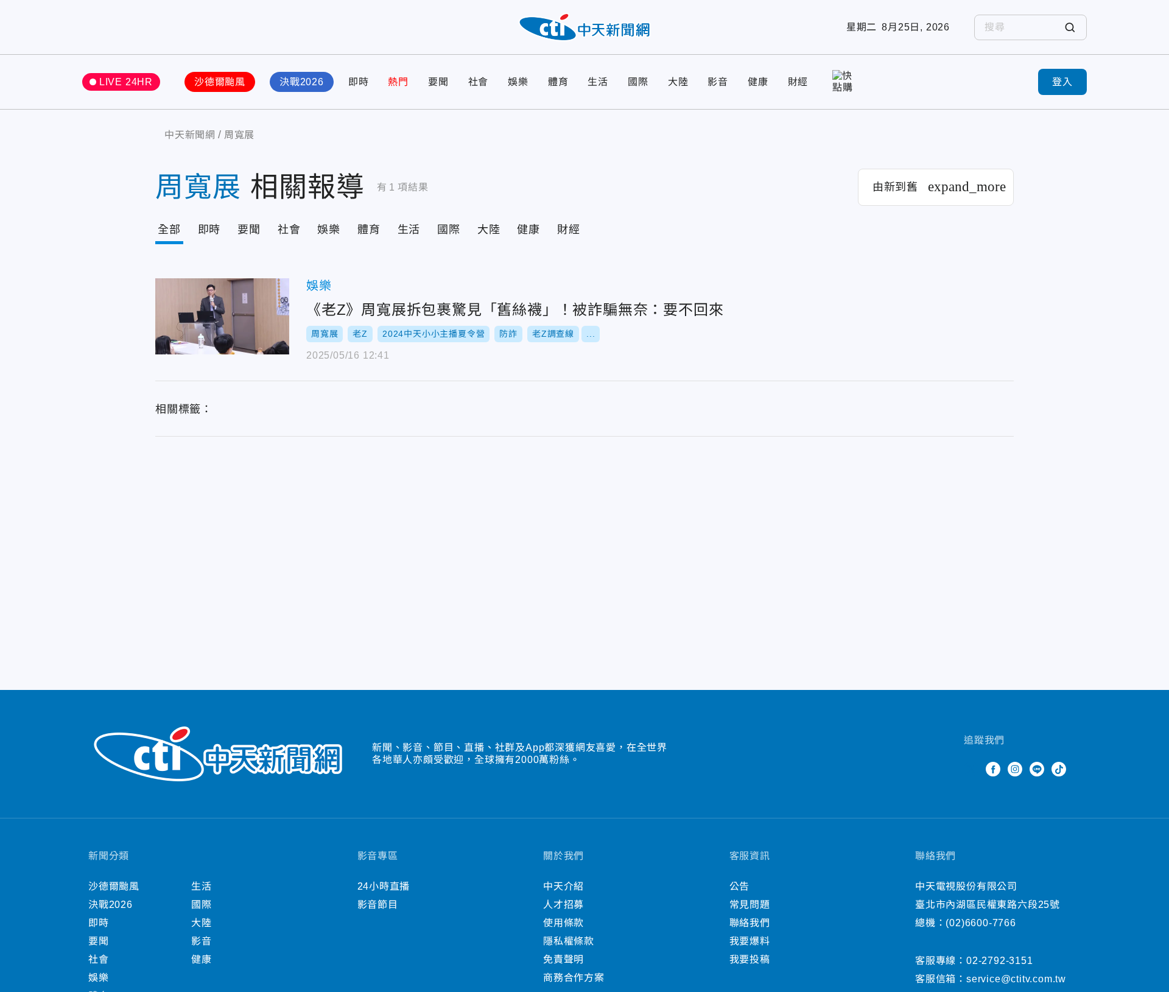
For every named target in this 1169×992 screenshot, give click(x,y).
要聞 (438, 82)
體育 (558, 82)
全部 (169, 229)
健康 (758, 82)
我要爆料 (749, 941)
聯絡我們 (749, 923)
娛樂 (518, 82)
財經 (798, 82)
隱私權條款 (568, 941)
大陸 (678, 82)
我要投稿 (749, 959)
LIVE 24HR (126, 82)
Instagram (1015, 769)
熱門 (398, 82)
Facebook (993, 769)
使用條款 (563, 923)
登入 (1062, 82)
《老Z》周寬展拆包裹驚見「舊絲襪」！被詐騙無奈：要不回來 (222, 316)
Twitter (971, 769)
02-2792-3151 (999, 960)
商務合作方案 (574, 978)
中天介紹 (563, 886)
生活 (598, 82)
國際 (638, 82)
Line (1037, 769)
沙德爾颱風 (219, 82)
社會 (478, 82)
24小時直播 (383, 886)
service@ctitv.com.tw (1016, 979)
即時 (358, 82)
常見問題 (749, 904)
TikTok (1058, 769)
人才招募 (563, 904)
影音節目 (377, 904)
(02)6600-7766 (981, 923)
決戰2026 (301, 82)
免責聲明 (563, 959)
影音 (717, 82)
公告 (739, 886)
